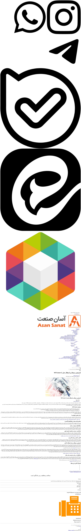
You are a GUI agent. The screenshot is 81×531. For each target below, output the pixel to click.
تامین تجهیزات (75, 349)
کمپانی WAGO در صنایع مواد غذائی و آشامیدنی (69, 357)
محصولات (77, 329)
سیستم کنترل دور (74, 332)
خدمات (78, 348)
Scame (76, 341)
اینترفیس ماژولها (73, 339)
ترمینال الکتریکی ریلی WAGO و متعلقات (70, 335)
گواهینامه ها (75, 352)
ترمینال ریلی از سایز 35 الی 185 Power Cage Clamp (67, 338)
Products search (78, 369)
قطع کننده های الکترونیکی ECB (69, 340)
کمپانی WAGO (36, 458)
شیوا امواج (75, 347)
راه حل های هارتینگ (74, 363)
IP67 (75, 344)
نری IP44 (72, 343)
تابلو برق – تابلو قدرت (74, 330)
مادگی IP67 (72, 345)
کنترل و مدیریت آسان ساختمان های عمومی (69, 356)
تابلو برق (76, 361)
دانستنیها (78, 364)
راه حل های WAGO (74, 355)
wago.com (71, 461)
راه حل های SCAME (74, 360)
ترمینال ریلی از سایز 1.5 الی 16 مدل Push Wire (67, 336)
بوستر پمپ (75, 333)
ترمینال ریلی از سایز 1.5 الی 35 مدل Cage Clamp (67, 337)
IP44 (75, 342)
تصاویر (76, 353)
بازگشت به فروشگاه (71, 530)
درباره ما (78, 365)
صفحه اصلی (77, 328)
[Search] (80, 370)
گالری (78, 351)
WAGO (76, 334)
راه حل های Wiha (75, 359)
